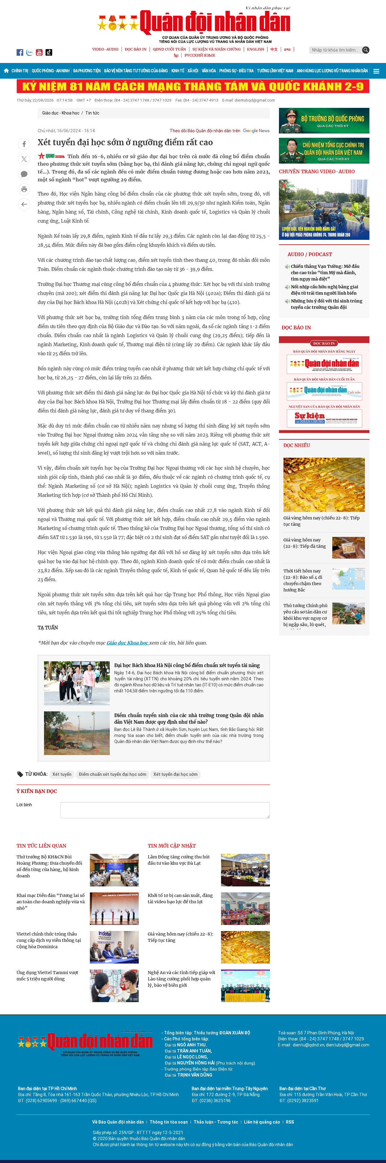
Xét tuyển (61, 774)
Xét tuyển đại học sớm (175, 774)
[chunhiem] (324, 151)
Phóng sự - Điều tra (236, 71)
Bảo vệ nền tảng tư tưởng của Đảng (136, 71)
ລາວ (287, 49)
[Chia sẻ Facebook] (24, 144)
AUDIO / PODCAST (310, 254)
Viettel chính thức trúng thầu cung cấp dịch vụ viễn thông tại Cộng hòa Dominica (49, 940)
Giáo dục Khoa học (127, 643)
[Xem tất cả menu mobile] (376, 71)
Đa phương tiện (86, 71)
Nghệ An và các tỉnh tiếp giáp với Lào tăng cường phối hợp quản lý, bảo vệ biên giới (181, 979)
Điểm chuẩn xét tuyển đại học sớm (112, 774)
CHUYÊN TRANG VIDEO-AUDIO (317, 171)
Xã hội (193, 71)
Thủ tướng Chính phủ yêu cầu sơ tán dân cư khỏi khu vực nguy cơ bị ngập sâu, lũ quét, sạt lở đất (305, 618)
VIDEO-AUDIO (105, 49)
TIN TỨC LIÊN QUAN (41, 846)
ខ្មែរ (176, 55)
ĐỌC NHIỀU (296, 445)
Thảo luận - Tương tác (216, 1122)
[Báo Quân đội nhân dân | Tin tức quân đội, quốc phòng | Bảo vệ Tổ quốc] (193, 24)
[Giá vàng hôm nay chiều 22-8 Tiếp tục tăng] (324, 485)
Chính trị (19, 71)
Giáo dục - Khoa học (60, 113)
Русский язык (200, 55)
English (255, 49)
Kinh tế (177, 71)
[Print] (24, 189)
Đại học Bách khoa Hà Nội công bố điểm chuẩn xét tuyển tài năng (187, 665)
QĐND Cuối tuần (169, 49)
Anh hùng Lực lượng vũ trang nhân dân (332, 71)
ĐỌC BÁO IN (136, 49)
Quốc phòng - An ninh (50, 71)
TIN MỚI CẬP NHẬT (172, 846)
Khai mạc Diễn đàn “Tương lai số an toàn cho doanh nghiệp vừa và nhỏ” (51, 902)
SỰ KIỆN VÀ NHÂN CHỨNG (216, 49)
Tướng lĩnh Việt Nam (275, 71)
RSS (290, 1122)
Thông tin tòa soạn (169, 1122)
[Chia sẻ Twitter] (24, 159)
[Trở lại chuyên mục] (24, 204)
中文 (274, 49)
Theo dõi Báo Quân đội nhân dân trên (205, 130)
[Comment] (24, 174)
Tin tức (92, 113)
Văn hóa (209, 71)
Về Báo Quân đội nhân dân (118, 1122)
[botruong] (324, 121)
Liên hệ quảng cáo (262, 1122)
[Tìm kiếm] (365, 50)
